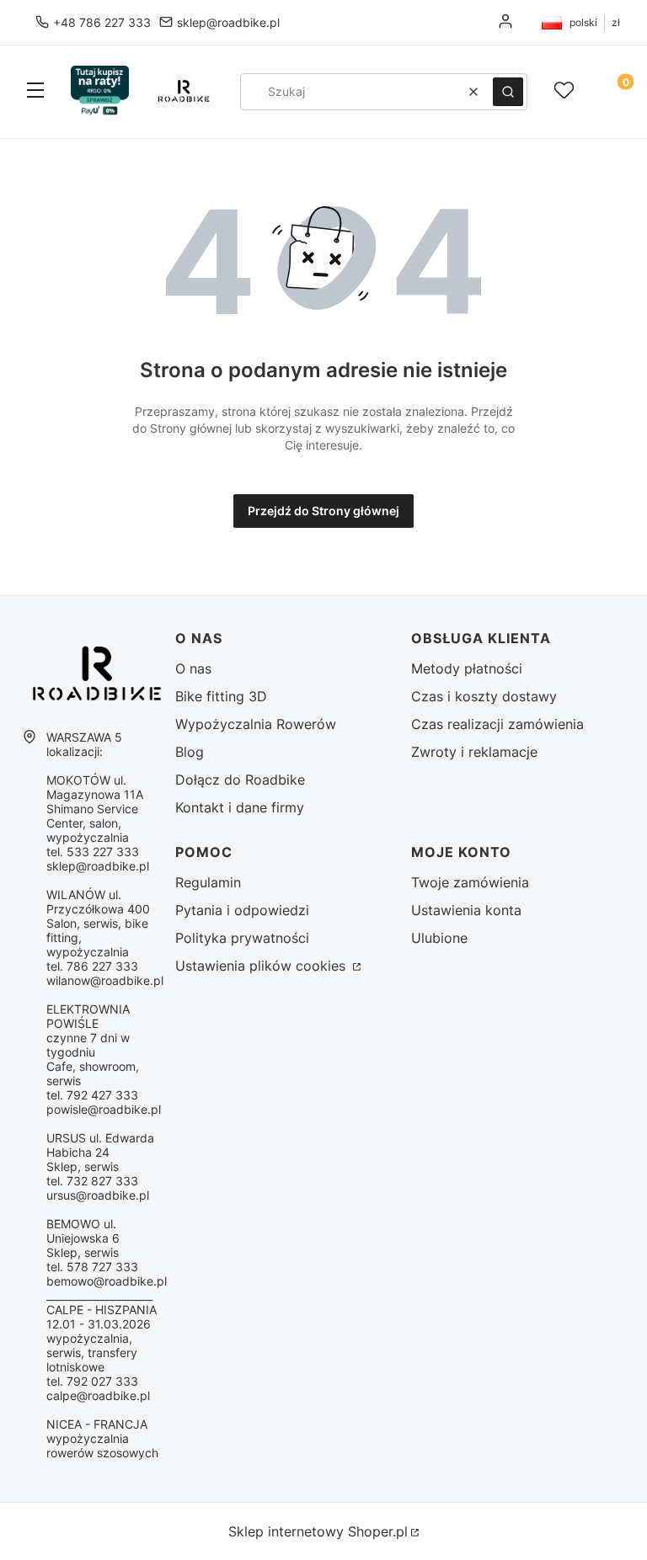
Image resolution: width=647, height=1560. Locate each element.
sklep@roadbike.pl (228, 22)
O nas (193, 668)
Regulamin (208, 882)
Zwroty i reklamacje (474, 751)
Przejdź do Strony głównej (323, 510)
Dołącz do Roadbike (240, 779)
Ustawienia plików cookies (262, 965)
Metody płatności (466, 668)
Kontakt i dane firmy (239, 807)
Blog (189, 751)
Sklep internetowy (318, 1531)
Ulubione (439, 937)
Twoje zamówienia (470, 882)
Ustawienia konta (466, 910)
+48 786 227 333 (102, 22)
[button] (35, 92)
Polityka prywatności (242, 937)
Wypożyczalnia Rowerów (255, 724)
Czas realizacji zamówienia (497, 724)
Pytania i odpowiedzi (242, 910)
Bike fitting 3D (221, 696)
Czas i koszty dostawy (484, 696)
